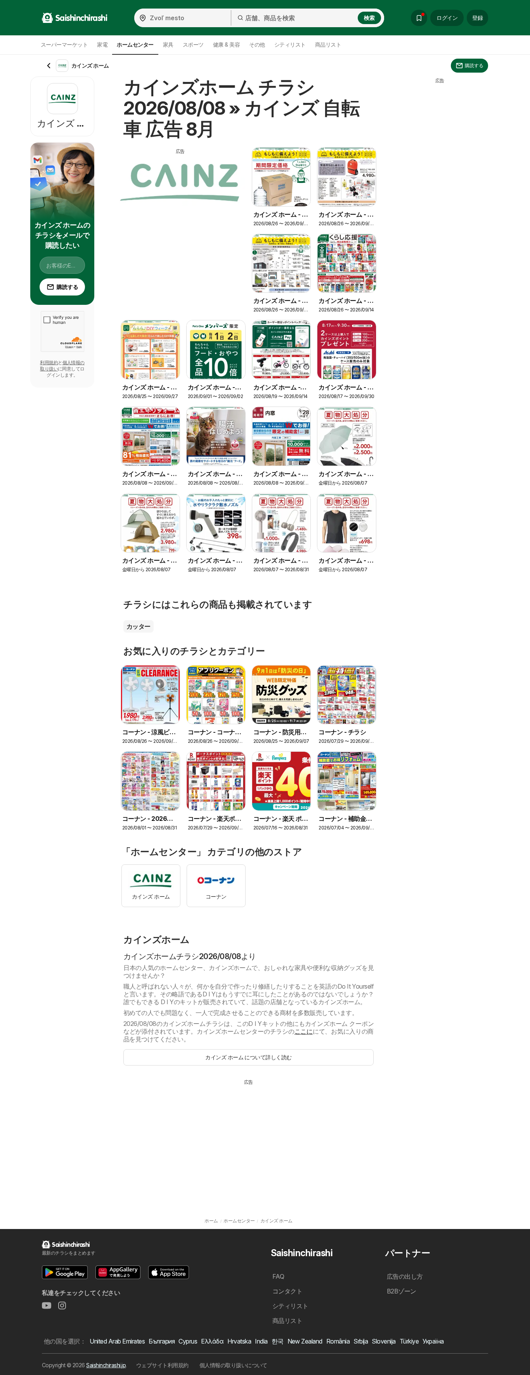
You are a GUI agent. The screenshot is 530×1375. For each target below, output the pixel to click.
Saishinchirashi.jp (106, 1365)
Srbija (360, 1341)
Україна (433, 1341)
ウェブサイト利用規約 (162, 1365)
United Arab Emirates (117, 1341)
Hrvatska (239, 1341)
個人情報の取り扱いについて (233, 1365)
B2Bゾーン (401, 1291)
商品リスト (328, 44)
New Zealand (305, 1341)
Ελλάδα (212, 1341)
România (338, 1341)
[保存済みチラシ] (419, 18)
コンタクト (287, 1291)
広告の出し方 (405, 1276)
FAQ (278, 1276)
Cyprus (187, 1341)
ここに (303, 1031)
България (162, 1341)
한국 (278, 1341)
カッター (138, 626)
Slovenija (383, 1341)
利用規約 (49, 362)
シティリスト (290, 44)
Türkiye (409, 1341)
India (261, 1341)
